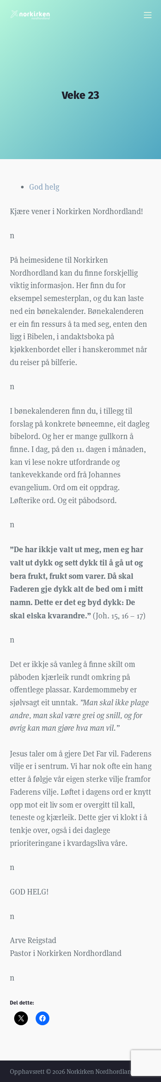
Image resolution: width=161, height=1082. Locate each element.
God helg (44, 186)
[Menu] (148, 15)
